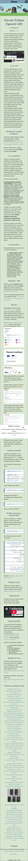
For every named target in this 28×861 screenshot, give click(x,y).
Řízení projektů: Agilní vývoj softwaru (14, 713)
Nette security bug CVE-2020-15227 (14, 722)
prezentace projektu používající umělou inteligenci (11, 635)
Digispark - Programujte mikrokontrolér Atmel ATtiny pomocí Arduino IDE (14, 754)
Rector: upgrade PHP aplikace (14, 694)
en (14, 30)
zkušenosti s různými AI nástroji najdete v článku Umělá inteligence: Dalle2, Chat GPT (13, 142)
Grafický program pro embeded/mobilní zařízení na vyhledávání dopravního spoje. (14, 829)
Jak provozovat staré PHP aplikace (14, 715)
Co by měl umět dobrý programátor (14, 717)
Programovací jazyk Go (14, 696)
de (16, 30)
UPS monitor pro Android (14, 769)
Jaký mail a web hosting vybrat (14, 747)
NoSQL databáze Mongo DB (14, 737)
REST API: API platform (14, 726)
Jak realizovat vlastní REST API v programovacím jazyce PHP (14, 298)
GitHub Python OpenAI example (12, 591)
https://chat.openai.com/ (10, 310)
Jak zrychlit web (14, 692)
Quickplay (14, 808)
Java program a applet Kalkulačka (14, 836)
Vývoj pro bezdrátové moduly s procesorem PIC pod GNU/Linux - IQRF (14, 823)
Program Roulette (14, 758)
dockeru (15, 457)
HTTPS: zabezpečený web (14, 735)
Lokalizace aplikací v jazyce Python (14, 745)
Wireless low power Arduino (14, 763)
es (17, 30)
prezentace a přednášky (10, 639)
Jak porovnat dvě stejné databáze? (14, 724)
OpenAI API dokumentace (11, 291)
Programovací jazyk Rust (14, 719)
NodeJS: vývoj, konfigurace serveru (14, 720)
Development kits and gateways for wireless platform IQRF (14, 787)
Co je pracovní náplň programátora (14, 743)
